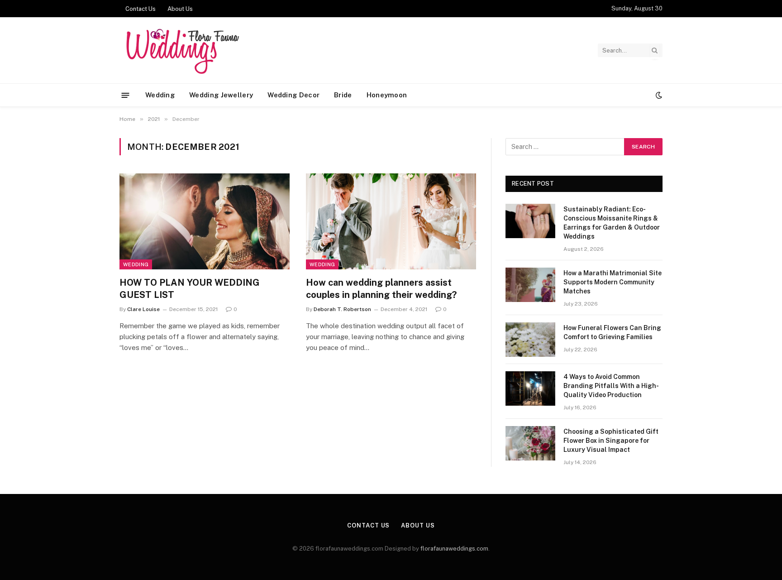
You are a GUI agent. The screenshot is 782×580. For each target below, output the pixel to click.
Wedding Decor (293, 95)
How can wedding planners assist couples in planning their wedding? (381, 288)
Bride (343, 95)
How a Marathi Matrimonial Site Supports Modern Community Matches (612, 282)
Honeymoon (387, 95)
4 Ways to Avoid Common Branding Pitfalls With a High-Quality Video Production (611, 385)
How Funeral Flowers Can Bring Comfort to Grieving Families (612, 332)
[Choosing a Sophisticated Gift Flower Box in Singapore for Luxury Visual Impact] (530, 443)
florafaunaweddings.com (454, 548)
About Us (180, 8)
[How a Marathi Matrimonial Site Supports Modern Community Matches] (530, 285)
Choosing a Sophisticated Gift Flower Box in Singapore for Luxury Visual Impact (610, 440)
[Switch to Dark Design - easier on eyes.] (658, 95)
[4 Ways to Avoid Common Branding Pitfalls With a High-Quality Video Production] (530, 388)
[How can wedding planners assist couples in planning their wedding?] (391, 221)
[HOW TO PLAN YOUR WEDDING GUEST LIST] (204, 221)
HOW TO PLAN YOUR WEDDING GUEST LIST (189, 288)
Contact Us (140, 8)
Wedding (160, 95)
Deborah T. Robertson (342, 309)
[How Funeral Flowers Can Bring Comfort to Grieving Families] (530, 339)
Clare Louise (143, 309)
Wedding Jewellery (221, 95)
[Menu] (125, 94)
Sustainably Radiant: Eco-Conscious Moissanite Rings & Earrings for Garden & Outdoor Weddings (611, 223)
